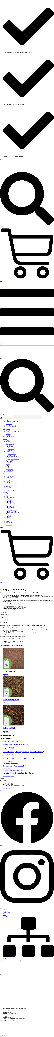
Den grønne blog (9, 470)
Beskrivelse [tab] (5, 619)
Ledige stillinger (9, 469)
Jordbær (4, 437)
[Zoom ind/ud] (0, 1035)
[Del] (3, 1035)
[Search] (1, 418)
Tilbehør (7, 465)
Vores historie (9, 471)
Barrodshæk (11, 452)
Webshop (5, 439)
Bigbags (10, 461)
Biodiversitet (11, 449)
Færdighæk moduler (12, 456)
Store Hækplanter (12, 457)
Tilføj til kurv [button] (11, 747)
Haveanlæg (8, 434)
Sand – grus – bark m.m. (11, 426)
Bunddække (8, 441)
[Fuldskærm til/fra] (2, 1035)
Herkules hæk (11, 455)
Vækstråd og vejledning (11, 425)
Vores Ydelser (15, 609)
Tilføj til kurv (3, 617)
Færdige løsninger (10, 444)
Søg (1, 358)
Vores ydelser (9, 430)
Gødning (8, 464)
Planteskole (5, 420)
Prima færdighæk (12, 454)
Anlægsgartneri (6, 429)
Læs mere (10, 754)
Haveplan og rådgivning (8, 436)
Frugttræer (10, 445)
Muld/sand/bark (9, 460)
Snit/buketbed (11, 450)
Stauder (7, 442)
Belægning (8, 432)
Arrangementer (9, 427)
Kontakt (7, 467)
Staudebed (10, 447)
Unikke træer (8, 440)
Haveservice (8, 435)
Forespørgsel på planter (11, 422)
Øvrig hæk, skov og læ (13, 459)
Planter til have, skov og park (12, 421)
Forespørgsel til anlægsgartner (12, 431)
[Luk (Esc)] (4, 1035)
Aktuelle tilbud (9, 424)
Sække (9, 462)
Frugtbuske (10, 446)
